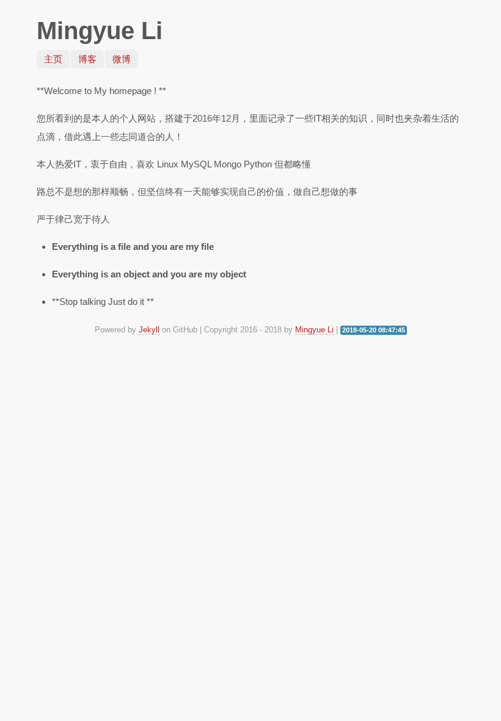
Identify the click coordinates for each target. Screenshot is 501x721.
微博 (121, 59)
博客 (87, 59)
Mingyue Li (314, 329)
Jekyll (149, 329)
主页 (53, 59)
